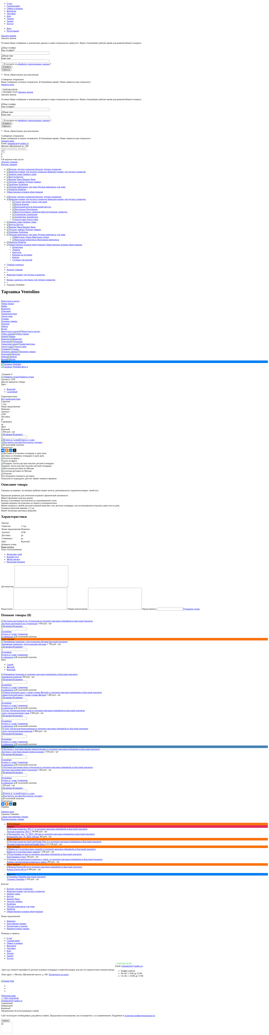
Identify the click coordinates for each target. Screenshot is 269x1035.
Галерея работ (13, 6)
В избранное (7, 636)
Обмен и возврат (15, 8)
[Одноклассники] (6, 450)
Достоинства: (7, 586)
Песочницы (32, 209)
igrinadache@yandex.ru (18, 143)
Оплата (10, 18)
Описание (6, 341)
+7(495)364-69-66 (123, 963)
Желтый (10, 667)
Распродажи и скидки (17, 926)
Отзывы (5, 349)
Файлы (4, 356)
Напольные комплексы (48, 239)
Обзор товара (7, 334)
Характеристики (9, 344)
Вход (9, 28)
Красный (11, 389)
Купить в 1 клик (26, 440)
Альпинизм (31, 214)
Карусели (16, 252)
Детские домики (33, 182)
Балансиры (17, 247)
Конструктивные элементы (54, 212)
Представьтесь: (149, 609)
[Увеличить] (11, 364)
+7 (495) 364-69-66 (10, 998)
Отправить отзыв (191, 609)
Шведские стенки (40, 237)
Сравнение (22, 634)
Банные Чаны (29, 179)
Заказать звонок (8, 36)
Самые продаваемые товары (14, 816)
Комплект (6, 339)
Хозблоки (23, 184)
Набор (4, 336)
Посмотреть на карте (59, 974)
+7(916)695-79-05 (9, 92)
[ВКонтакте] (2, 450)
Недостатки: (7, 609)
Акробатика (32, 217)
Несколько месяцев (16, 562)
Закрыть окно (7, 84)
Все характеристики (10, 399)
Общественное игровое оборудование (25, 192)
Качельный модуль (42, 207)
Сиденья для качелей (22, 260)
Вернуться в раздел (10, 331)
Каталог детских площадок (48, 169)
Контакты (11, 11)
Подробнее (6, 631)
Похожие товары (9, 351)
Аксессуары (32, 219)
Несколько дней (14, 554)
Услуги (10, 23)
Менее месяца (13, 559)
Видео (4, 359)
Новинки (11, 921)
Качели (25, 204)
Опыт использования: (11, 549)
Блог (9, 16)
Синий (10, 664)
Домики (16, 250)
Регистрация (13, 31)
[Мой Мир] (10, 450)
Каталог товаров (9, 162)
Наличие (5, 354)
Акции (10, 21)
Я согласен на (27, 64)
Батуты (19, 177)
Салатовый (12, 391)
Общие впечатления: (78, 609)
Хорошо (5, 1021)
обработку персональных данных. (34, 64)
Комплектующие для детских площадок (67, 172)
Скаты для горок (39, 202)
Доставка (11, 13)
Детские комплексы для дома (51, 187)
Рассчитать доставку (33, 442)
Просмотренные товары (12, 819)
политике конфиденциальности (140, 1015)
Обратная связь (8, 995)
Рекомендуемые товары (18, 928)
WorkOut (22, 189)
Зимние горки (29, 174)
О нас (9, 3)
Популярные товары (16, 923)
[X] (14, 450)
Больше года (13, 557)
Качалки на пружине (22, 255)
